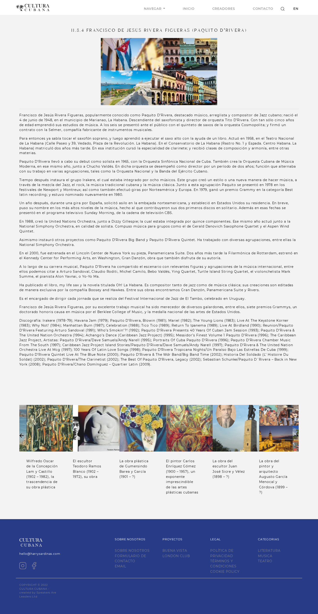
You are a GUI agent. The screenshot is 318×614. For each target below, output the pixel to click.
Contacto (263, 8)
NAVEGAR (153, 8)
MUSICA (265, 556)
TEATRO (265, 561)
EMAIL (120, 566)
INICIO (188, 8)
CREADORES (223, 8)
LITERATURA (269, 550)
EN (295, 8)
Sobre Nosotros (132, 550)
